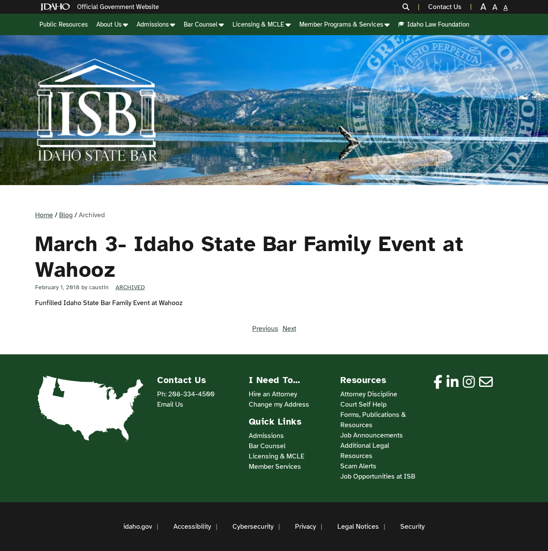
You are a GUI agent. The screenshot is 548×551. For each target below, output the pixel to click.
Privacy (305, 526)
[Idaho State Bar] (96, 110)
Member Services (275, 466)
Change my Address (279, 404)
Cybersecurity (253, 526)
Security (412, 526)
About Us (109, 24)
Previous (265, 328)
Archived (130, 287)
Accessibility (192, 526)
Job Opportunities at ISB (377, 476)
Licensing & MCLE (258, 24)
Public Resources (63, 24)
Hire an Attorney (273, 394)
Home (44, 215)
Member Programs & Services (341, 24)
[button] (411, 7)
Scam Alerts (358, 466)
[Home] (57, 7)
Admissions (153, 24)
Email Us (170, 404)
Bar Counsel (200, 24)
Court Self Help (363, 404)
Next (289, 328)
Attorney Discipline (368, 394)
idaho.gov (137, 526)
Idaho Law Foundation (438, 24)
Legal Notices (358, 526)
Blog (66, 215)
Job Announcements (371, 435)
